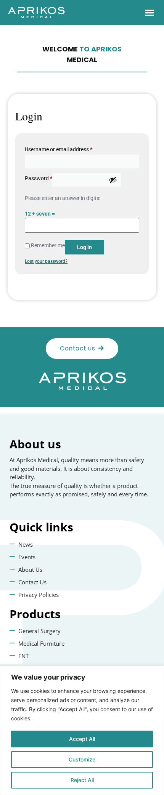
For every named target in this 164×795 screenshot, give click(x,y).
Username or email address (58, 149)
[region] (82, 730)
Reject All (82, 780)
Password (38, 178)
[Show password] (113, 180)
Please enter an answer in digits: (62, 198)
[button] (149, 12)
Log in (84, 247)
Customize (82, 759)
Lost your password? (46, 261)
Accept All (82, 739)
